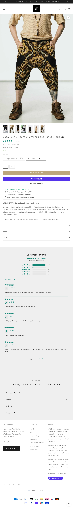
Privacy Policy (34, 450)
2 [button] (34, 359)
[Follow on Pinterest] (14, 485)
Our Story (33, 432)
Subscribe (11, 448)
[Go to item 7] (42, 129)
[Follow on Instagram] (9, 485)
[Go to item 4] (24, 129)
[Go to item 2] (11, 129)
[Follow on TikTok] (19, 485)
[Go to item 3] (18, 129)
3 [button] (37, 359)
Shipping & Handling (37, 443)
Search (32, 429)
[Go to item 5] (30, 129)
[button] (8, 141)
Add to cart (36, 173)
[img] (9, 285)
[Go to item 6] (36, 129)
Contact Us (33, 439)
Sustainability (34, 436)
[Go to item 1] (5, 129)
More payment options (36, 184)
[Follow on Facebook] (4, 485)
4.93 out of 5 (41, 259)
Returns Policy (35, 446)
